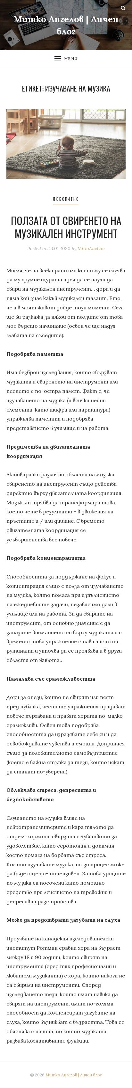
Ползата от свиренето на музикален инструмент (66, 227)
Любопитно (66, 199)
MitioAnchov (91, 248)
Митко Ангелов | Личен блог (73, 1075)
